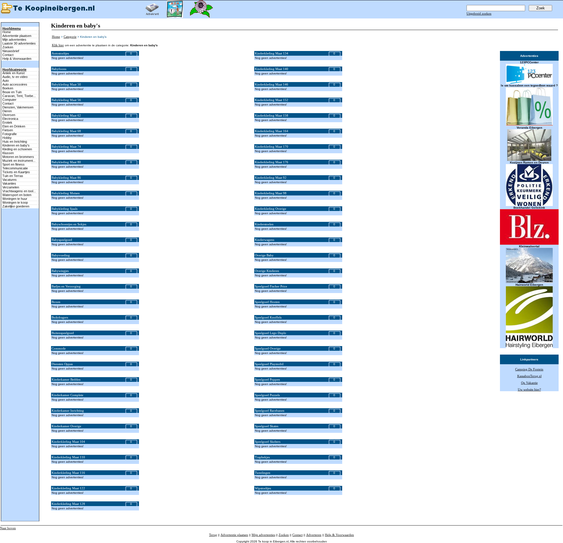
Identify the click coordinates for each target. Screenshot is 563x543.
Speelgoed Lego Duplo (270, 333)
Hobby (7, 137)
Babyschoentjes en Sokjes (69, 224)
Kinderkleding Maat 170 (271, 146)
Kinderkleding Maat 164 (271, 131)
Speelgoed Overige (268, 348)
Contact (7, 55)
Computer (9, 99)
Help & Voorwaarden (16, 58)
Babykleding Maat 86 (66, 177)
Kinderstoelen (264, 224)
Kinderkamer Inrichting (68, 410)
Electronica (10, 118)
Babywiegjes (60, 271)
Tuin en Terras (12, 176)
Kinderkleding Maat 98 (270, 193)
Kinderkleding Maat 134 (271, 53)
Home (6, 32)
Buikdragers (60, 317)
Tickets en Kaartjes (16, 172)
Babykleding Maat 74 (66, 146)
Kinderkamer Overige (66, 426)
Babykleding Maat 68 (66, 131)
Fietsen (7, 130)
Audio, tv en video (15, 77)
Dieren (7, 111)
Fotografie (9, 134)
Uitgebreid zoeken (479, 13)
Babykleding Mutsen (66, 193)
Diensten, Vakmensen (17, 107)
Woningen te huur (14, 198)
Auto (5, 80)
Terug (213, 535)
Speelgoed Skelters (267, 441)
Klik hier (58, 45)
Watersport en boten (16, 195)
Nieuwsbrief (10, 51)
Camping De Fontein (529, 369)
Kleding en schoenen (17, 149)
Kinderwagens (264, 239)
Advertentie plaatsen (16, 36)
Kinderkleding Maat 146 (271, 84)
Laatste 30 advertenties (19, 43)
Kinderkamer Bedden (66, 379)
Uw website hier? (529, 389)
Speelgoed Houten (267, 302)
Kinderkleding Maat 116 (68, 472)
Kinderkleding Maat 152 (271, 100)
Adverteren (313, 535)
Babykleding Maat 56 (66, 100)
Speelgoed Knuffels (268, 317)
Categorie (70, 36)
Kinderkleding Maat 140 (271, 69)
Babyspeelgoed (62, 239)
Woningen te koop (15, 202)
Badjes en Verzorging (66, 286)
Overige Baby (264, 255)
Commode (59, 348)
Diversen (8, 115)
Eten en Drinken (13, 126)
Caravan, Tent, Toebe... (19, 96)
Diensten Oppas (62, 364)
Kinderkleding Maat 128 (68, 503)
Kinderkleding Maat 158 (271, 115)
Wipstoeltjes (263, 488)
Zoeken (7, 47)
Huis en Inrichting (14, 141)
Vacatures (9, 179)
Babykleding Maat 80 (66, 162)
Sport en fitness (13, 164)
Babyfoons (59, 69)
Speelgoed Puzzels (267, 395)
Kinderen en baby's (16, 145)
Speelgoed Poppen (267, 379)
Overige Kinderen (267, 271)
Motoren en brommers (18, 157)
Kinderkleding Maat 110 (68, 457)
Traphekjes (262, 457)
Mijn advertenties (14, 39)
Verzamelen (10, 187)
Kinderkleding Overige (270, 208)
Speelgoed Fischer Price (271, 286)
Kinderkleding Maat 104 (68, 441)
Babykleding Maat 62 (66, 115)
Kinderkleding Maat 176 (271, 162)
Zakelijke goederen (15, 206)
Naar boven (8, 528)
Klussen (8, 153)
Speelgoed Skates (266, 426)
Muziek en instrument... (18, 160)
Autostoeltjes (60, 53)
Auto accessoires (14, 84)
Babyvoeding (61, 255)
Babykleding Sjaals (64, 208)
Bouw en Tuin (12, 92)
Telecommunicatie (15, 168)
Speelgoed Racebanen (269, 410)
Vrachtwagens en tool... (19, 191)
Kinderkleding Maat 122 (68, 488)
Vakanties (9, 183)
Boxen (56, 302)
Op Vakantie (529, 382)
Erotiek (7, 122)
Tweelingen (262, 472)
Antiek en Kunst (13, 73)
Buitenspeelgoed (63, 333)
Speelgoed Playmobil (269, 364)
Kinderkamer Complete (67, 395)
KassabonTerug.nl (529, 376)
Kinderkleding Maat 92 (270, 177)
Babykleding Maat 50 (66, 84)
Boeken (7, 88)
